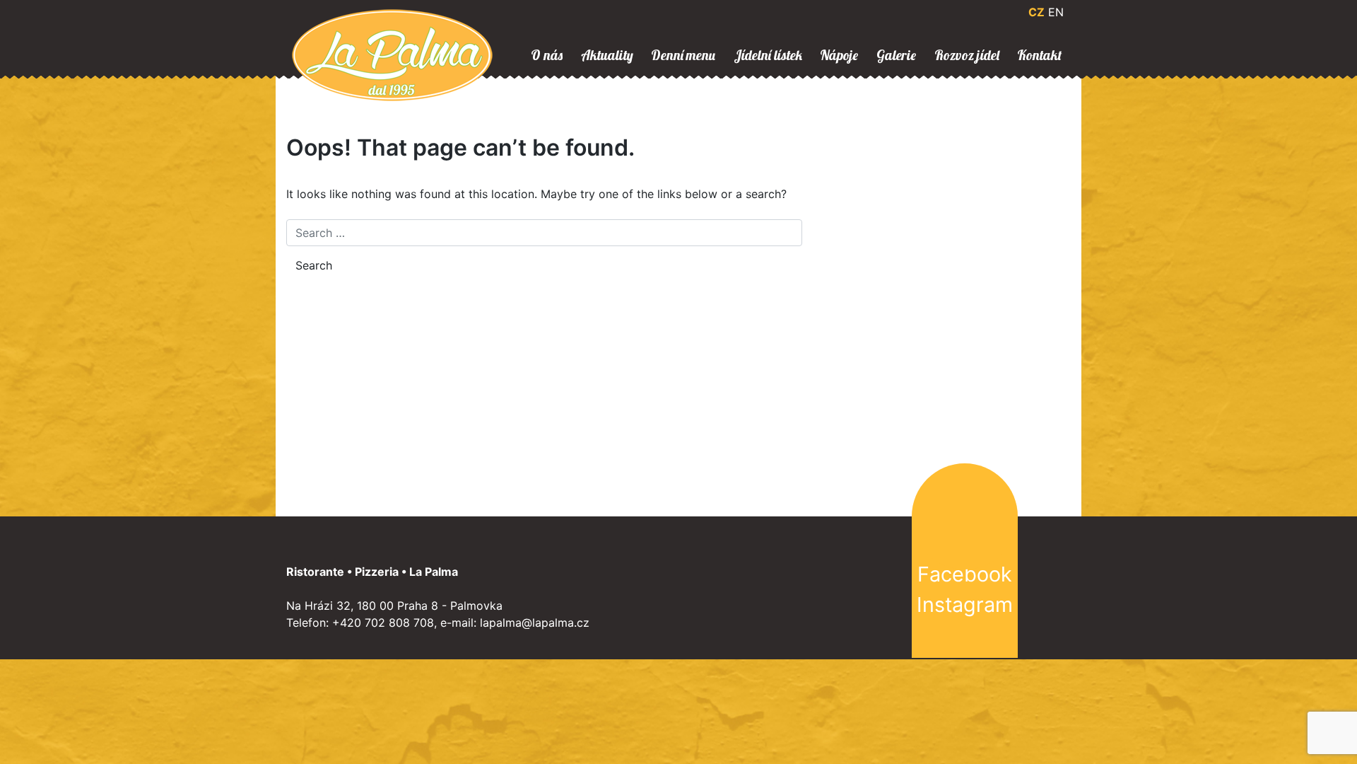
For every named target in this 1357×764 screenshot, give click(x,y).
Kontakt (1039, 55)
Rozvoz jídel (966, 55)
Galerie (896, 55)
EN (1056, 12)
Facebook (964, 574)
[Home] (392, 54)
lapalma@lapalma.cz (534, 622)
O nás (547, 55)
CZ (1036, 12)
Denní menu (683, 55)
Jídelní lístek (768, 55)
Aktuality (607, 55)
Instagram (965, 604)
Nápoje (839, 55)
